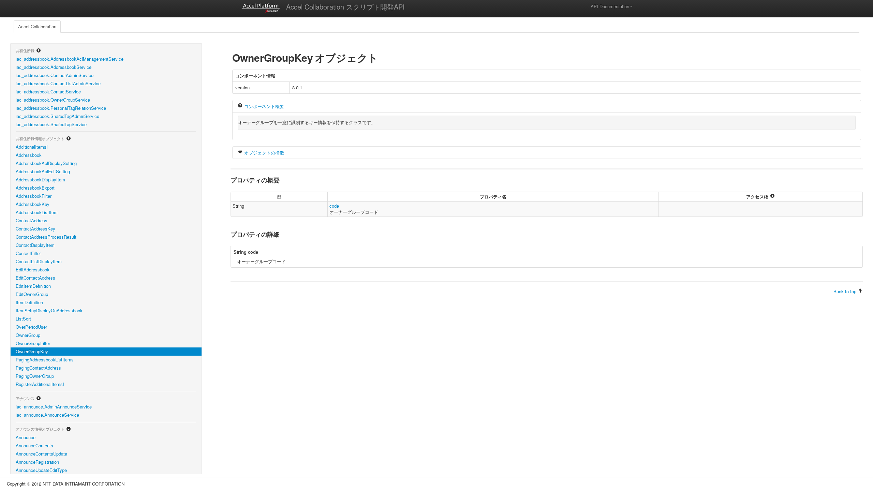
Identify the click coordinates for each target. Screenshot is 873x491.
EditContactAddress (35, 277)
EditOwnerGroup (32, 294)
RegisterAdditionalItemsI (40, 384)
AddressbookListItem (37, 212)
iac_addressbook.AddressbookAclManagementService (69, 59)
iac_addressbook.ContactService (48, 91)
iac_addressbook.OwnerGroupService (53, 99)
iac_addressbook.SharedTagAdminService (57, 116)
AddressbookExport (35, 187)
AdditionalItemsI (32, 147)
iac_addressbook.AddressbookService (53, 67)
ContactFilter (28, 253)
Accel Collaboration (37, 26)
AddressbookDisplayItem (40, 179)
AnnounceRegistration (37, 462)
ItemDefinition (29, 302)
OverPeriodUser (31, 327)
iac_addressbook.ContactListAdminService (58, 83)
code (334, 206)
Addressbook (29, 155)
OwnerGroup (28, 335)
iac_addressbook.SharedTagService (51, 124)
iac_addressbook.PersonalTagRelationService (61, 108)
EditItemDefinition (33, 286)
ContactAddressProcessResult (46, 237)
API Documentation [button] (610, 6)
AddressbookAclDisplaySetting (46, 163)
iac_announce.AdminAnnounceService (54, 406)
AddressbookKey (32, 204)
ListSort (23, 318)
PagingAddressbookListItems (45, 359)
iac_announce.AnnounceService (47, 415)
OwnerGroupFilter (33, 343)
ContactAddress (31, 220)
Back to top (844, 291)
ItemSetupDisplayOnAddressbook (49, 310)
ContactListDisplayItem (39, 261)
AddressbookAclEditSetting (43, 171)
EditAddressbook (32, 269)
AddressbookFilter (33, 196)
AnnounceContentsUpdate (41, 453)
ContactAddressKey (35, 228)
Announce (25, 437)
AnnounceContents (34, 445)
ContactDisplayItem (35, 245)
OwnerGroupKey (32, 351)
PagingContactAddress (38, 367)
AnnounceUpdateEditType (41, 470)
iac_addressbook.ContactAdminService (54, 75)
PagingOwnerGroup (35, 376)
